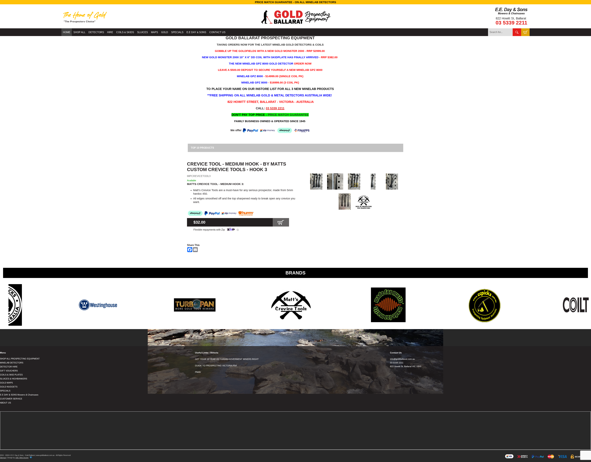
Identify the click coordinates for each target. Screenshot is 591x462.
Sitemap (3, 458)
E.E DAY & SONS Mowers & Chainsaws (19, 394)
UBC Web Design (21, 458)
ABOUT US (5, 402)
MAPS (154, 32)
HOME (66, 32)
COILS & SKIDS (125, 32)
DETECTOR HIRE (9, 366)
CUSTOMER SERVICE (11, 398)
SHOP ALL (79, 32)
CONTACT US (217, 32)
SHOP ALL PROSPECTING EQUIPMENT (20, 358)
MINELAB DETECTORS (11, 362)
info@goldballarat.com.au (402, 359)
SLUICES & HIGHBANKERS (13, 378)
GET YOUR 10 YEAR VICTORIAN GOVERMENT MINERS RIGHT (227, 359)
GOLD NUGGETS (8, 386)
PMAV (198, 372)
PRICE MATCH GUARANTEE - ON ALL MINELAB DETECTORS (295, 2)
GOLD (164, 32)
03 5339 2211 (511, 23)
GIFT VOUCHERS (9, 370)
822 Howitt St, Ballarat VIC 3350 (405, 366)
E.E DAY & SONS (196, 32)
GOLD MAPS (6, 382)
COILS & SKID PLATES (11, 374)
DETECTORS (96, 32)
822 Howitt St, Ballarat (511, 18)
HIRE (110, 32)
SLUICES (142, 32)
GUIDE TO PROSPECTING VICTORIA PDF (216, 365)
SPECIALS (177, 32)
